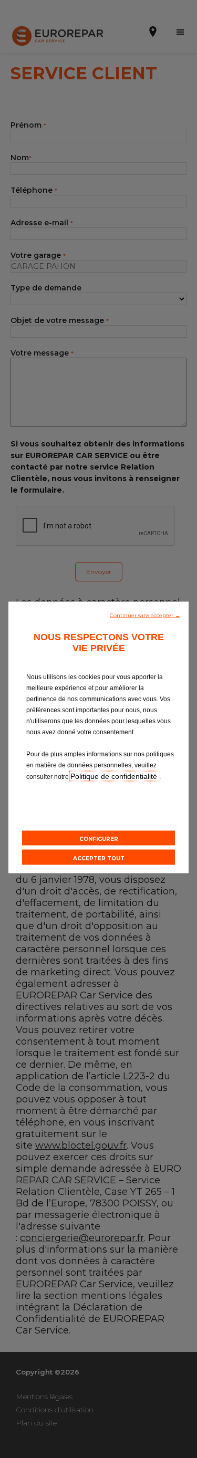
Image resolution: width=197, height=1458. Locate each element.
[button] (145, 614)
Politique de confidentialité (114, 776)
